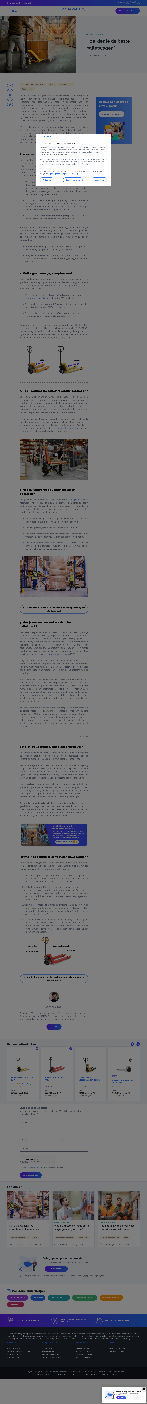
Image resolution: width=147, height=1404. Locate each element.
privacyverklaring (57, 173)
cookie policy (73, 173)
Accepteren (99, 180)
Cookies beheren (73, 180)
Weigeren (47, 180)
